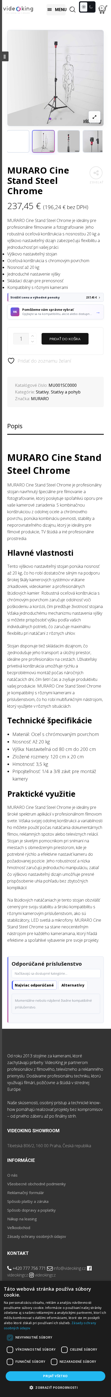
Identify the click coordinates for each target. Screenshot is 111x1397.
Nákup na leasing (22, 1218)
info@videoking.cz (69, 1268)
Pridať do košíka (65, 339)
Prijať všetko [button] (55, 1376)
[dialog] (55, 1339)
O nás (12, 1175)
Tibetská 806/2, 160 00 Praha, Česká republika (49, 1146)
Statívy (42, 392)
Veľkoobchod (18, 1227)
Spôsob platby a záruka (28, 1201)
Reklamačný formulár (25, 1192)
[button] (43, 141)
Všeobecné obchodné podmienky (36, 1183)
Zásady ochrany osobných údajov (36, 1236)
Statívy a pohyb (66, 392)
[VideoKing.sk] (18, 9)
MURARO (40, 398)
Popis (14, 426)
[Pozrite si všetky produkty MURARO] (18, 141)
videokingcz (17, 1275)
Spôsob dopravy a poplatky (31, 1210)
